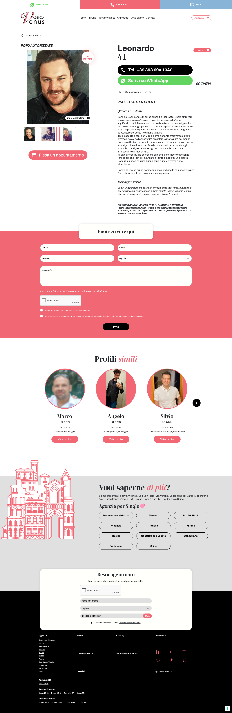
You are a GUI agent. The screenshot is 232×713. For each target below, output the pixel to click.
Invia (116, 327)
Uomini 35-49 (57, 702)
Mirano (191, 525)
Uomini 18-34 (44, 702)
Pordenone (116, 546)
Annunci (92, 17)
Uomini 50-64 (70, 702)
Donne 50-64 (69, 693)
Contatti (150, 17)
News (80, 635)
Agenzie (43, 635)
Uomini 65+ (82, 702)
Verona (153, 515)
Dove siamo (137, 17)
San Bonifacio (190, 515)
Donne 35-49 (56, 693)
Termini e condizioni (126, 653)
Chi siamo (122, 17)
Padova (153, 525)
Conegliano (191, 536)
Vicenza (116, 525)
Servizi (81, 671)
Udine (153, 546)
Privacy (120, 635)
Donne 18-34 (44, 693)
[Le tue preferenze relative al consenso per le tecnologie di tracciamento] (227, 708)
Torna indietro (33, 35)
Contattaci (160, 635)
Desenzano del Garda (116, 515)
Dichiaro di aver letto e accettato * (68, 310)
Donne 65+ (81, 693)
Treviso (116, 536)
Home (82, 17)
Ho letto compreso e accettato (118, 623)
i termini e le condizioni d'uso (80, 310)
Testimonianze (107, 17)
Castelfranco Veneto (153, 536)
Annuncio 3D (43, 684)
